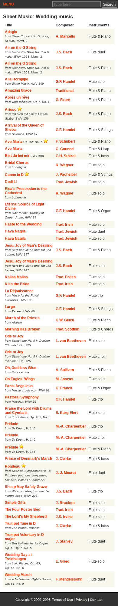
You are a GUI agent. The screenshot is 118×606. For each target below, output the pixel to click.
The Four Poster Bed (22, 509)
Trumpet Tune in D (20, 523)
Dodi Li (11, 182)
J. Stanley (64, 541)
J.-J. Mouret (66, 473)
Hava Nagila (15, 231)
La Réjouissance (19, 291)
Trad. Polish (66, 277)
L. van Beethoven (71, 341)
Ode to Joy (14, 336)
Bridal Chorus (17, 162)
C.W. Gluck (65, 320)
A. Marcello (65, 36)
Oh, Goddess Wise (20, 368)
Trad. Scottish (67, 329)
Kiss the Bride (17, 284)
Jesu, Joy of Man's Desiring (28, 245)
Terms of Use (62, 599)
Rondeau (12, 466)
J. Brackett (65, 503)
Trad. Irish (64, 224)
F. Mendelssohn (69, 579)
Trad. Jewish (66, 182)
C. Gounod (65, 149)
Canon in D (14, 175)
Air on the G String (20, 47)
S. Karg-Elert (67, 413)
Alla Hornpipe (16, 79)
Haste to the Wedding (23, 224)
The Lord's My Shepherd (26, 516)
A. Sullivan (65, 370)
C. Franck (64, 388)
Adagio (11, 32)
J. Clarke (63, 459)
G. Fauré (63, 100)
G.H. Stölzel (65, 156)
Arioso (10, 109)
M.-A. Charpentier (71, 426)
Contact (96, 599)
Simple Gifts (15, 502)
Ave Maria (13, 142)
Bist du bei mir (17, 155)
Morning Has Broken (22, 329)
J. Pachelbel (66, 174)
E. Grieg (62, 561)
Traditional (65, 91)
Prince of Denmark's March (28, 458)
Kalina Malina (16, 277)
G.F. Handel (65, 81)
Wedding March (18, 575)
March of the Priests (22, 318)
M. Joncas (64, 379)
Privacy (81, 599)
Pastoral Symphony (22, 397)
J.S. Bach (64, 52)
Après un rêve (17, 97)
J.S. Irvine (64, 517)
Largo (10, 307)
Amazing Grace (18, 90)
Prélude (11, 424)
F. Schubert (65, 141)
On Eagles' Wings (20, 379)
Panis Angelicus (19, 386)
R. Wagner (65, 165)
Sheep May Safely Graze (26, 487)
